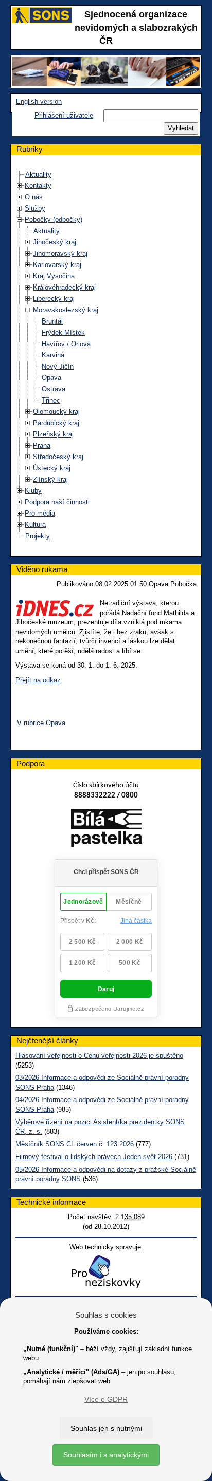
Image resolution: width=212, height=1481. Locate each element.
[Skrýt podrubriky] (19, 219)
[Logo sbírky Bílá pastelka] (106, 830)
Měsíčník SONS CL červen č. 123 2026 (74, 1144)
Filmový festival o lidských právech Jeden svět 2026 (93, 1157)
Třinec (51, 400)
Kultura (35, 524)
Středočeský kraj (58, 457)
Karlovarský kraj (57, 265)
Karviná (53, 355)
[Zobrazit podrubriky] (19, 185)
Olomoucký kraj (56, 411)
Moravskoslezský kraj (65, 310)
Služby (35, 208)
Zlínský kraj (50, 479)
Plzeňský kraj (53, 434)
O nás (34, 197)
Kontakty (38, 185)
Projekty (37, 536)
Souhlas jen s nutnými (106, 1428)
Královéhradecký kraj (64, 287)
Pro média (40, 513)
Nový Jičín (58, 366)
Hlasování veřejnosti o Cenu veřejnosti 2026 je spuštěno (99, 1055)
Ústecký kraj (51, 468)
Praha (41, 445)
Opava (51, 378)
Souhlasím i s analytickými (106, 1455)
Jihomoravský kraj (60, 253)
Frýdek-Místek (63, 332)
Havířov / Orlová (66, 344)
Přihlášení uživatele (63, 115)
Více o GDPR (106, 1399)
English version (39, 101)
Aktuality (38, 174)
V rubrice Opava (41, 723)
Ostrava (53, 389)
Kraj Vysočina (54, 276)
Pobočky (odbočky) (53, 219)
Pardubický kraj (56, 423)
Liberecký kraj (54, 298)
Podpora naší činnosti (57, 502)
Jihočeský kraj (54, 242)
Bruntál (52, 321)
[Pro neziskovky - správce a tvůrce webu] (106, 1271)
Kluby (33, 491)
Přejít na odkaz (38, 680)
